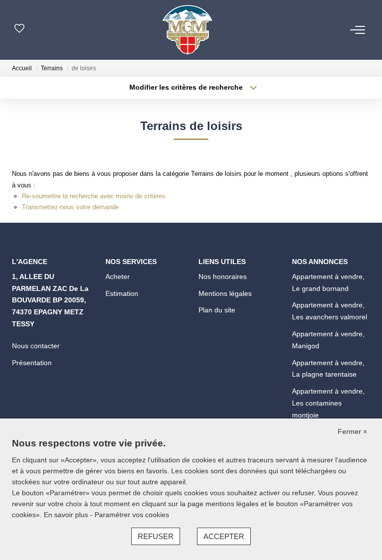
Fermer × (352, 431)
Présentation (32, 363)
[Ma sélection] (19, 29)
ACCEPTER (223, 536)
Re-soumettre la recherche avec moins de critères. (95, 196)
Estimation (121, 293)
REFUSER (156, 536)
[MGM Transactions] (187, 30)
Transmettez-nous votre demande (70, 207)
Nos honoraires (222, 276)
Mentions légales (225, 293)
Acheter (117, 276)
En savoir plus (67, 515)
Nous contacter (36, 346)
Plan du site (216, 310)
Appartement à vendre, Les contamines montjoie (328, 403)
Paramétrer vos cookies (132, 515)
